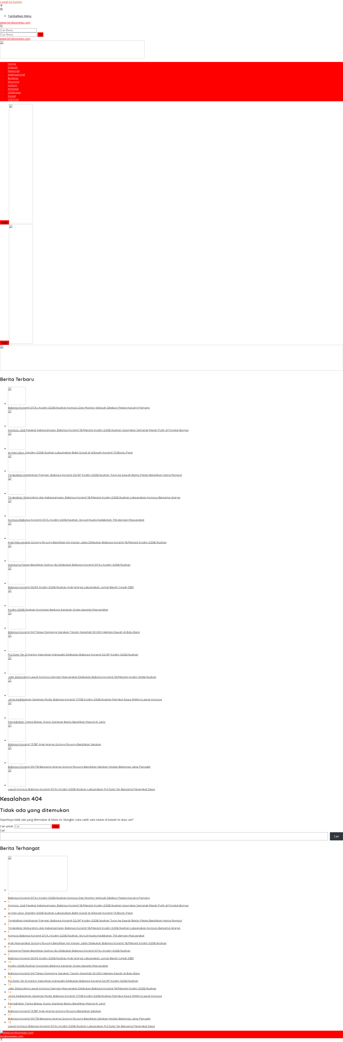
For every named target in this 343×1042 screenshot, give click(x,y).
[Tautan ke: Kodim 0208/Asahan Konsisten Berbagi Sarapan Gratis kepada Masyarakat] (17, 606)
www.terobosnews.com (15, 22)
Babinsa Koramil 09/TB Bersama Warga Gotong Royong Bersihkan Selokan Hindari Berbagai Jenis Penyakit (79, 766)
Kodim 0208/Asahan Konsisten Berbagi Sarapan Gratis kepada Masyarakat (58, 609)
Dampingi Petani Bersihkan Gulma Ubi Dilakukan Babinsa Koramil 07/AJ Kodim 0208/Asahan (69, 564)
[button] (40, 34)
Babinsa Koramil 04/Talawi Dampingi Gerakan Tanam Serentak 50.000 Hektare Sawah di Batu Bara (74, 632)
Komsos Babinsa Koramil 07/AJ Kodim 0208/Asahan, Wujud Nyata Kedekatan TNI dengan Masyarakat (76, 520)
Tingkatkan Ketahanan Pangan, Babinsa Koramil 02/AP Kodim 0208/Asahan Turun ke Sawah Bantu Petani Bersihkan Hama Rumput (95, 475)
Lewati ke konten (11, 2)
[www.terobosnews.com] (17, 1032)
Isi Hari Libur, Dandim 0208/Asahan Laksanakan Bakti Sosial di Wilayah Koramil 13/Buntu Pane (70, 452)
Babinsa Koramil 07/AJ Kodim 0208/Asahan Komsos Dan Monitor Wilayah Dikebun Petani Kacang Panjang (79, 407)
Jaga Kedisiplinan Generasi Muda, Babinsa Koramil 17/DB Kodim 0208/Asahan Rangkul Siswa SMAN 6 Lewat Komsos (85, 699)
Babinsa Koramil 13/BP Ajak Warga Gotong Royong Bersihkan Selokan (54, 744)
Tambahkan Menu (19, 16)
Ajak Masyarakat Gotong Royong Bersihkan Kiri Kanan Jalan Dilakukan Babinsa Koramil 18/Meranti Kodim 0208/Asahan (87, 542)
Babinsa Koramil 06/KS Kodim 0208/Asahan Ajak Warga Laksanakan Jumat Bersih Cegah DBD (71, 587)
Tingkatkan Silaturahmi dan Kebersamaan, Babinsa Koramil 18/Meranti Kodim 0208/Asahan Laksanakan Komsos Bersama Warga (94, 497)
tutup (4, 222)
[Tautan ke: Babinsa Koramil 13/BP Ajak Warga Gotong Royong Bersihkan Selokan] (17, 740)
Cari (2, 830)
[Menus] (1, 6)
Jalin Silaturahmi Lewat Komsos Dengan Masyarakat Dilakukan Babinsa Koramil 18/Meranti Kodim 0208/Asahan (82, 677)
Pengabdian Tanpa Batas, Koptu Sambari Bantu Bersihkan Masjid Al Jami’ (57, 722)
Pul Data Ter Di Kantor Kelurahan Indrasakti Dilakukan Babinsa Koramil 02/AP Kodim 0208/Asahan (73, 654)
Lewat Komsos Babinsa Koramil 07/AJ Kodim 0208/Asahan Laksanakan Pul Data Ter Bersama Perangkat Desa (81, 789)
